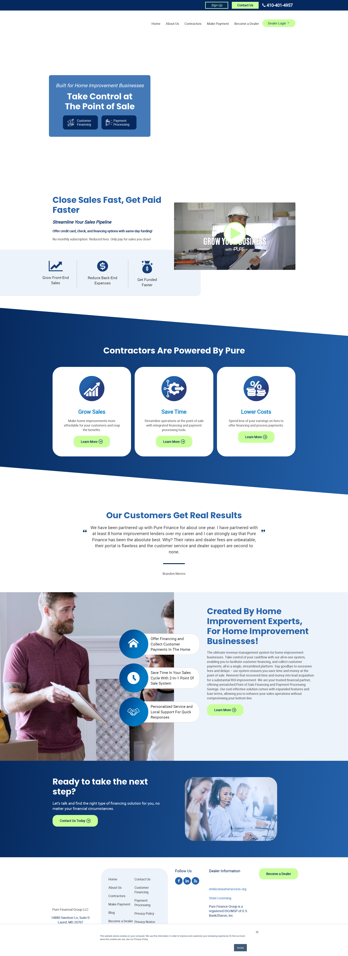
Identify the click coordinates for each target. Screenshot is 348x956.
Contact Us (245, 5)
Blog (111, 912)
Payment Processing (142, 902)
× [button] (257, 930)
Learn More (89, 441)
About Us (172, 23)
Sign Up (216, 5)
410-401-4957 (280, 5)
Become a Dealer (246, 23)
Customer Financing (84, 122)
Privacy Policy (144, 913)
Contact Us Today (72, 820)
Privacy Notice (144, 922)
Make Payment (218, 23)
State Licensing (220, 898)
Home (156, 23)
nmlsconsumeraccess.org (227, 889)
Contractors (193, 23)
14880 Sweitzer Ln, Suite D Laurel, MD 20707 (70, 919)
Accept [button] (240, 947)
